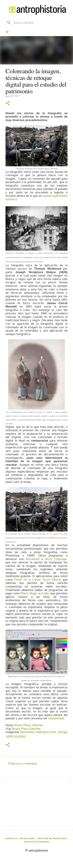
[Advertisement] (36, 801)
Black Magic (29, 593)
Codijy (45, 593)
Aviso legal (27, 838)
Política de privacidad (52, 838)
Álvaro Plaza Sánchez (28, 725)
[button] (7, 103)
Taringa (62, 732)
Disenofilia (27, 732)
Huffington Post (46, 732)
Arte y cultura (16, 736)
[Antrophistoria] (36, 10)
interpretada (56, 718)
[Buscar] (7, 22)
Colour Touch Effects (46, 579)
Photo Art (20, 579)
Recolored (32, 559)
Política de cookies (36, 842)
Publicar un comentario (22, 763)
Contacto (11, 838)
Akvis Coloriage (56, 559)
